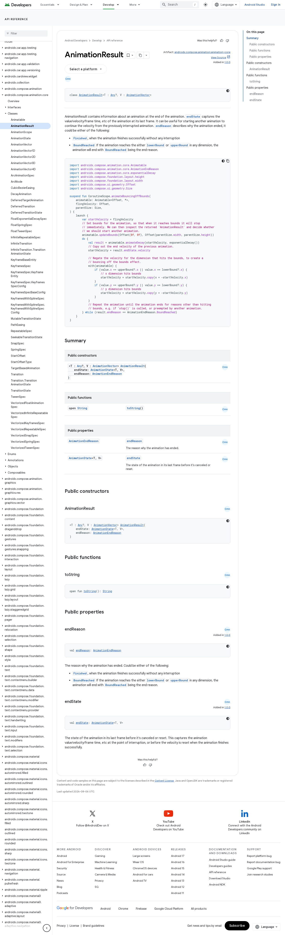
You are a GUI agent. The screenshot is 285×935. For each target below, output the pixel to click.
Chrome (123, 908)
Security (62, 868)
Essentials (48, 4)
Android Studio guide (222, 859)
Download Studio (219, 878)
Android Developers (76, 40)
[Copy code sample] (227, 161)
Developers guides (220, 866)
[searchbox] (26, 33)
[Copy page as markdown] (140, 55)
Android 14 (178, 874)
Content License (164, 780)
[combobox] (179, 4)
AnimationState (102, 370)
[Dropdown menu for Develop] (119, 4)
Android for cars (143, 874)
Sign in (275, 4)
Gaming (100, 856)
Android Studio (254, 4)
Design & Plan (79, 4)
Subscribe (237, 926)
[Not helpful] (227, 41)
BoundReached (83, 145)
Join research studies (260, 874)
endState (193, 116)
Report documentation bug (263, 862)
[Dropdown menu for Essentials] (60, 4)
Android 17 (177, 856)
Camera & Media (105, 874)
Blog (59, 887)
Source (61, 874)
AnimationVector (138, 95)
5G (97, 887)
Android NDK (217, 884)
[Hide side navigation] (47, 928)
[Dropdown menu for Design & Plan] (93, 4)
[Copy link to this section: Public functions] (106, 557)
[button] (25, 48)
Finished (80, 138)
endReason (163, 126)
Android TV (140, 880)
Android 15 (177, 868)
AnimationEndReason (107, 374)
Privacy (99, 880)
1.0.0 (227, 62)
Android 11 (177, 893)
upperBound (179, 145)
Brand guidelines (93, 925)
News (60, 880)
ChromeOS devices (145, 868)
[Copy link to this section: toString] (83, 575)
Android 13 (177, 880)
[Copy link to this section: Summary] (90, 341)
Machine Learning (106, 862)
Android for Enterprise (70, 862)
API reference (16, 19)
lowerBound (155, 145)
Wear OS (138, 862)
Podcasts (62, 893)
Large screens (141, 856)
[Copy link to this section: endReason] (89, 629)
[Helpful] (222, 41)
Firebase (141, 908)
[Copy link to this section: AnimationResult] (98, 508)
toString (133, 408)
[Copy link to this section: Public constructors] (114, 491)
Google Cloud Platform (168, 908)
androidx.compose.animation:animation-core (202, 52)
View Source (218, 57)
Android (62, 856)
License (74, 925)
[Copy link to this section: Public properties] (109, 612)
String (82, 408)
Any (113, 95)
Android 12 (177, 887)
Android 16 (178, 862)
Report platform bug (259, 856)
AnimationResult (90, 95)
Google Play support (259, 868)
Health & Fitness (104, 868)
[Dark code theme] (227, 90)
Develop (108, 4)
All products (198, 908)
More (133, 4)
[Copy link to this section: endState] (85, 702)
